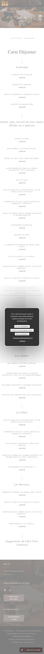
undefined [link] (22, 341)
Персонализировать (22, 334)
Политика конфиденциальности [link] (23, 338)
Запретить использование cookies (22, 330)
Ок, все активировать (22, 326)
